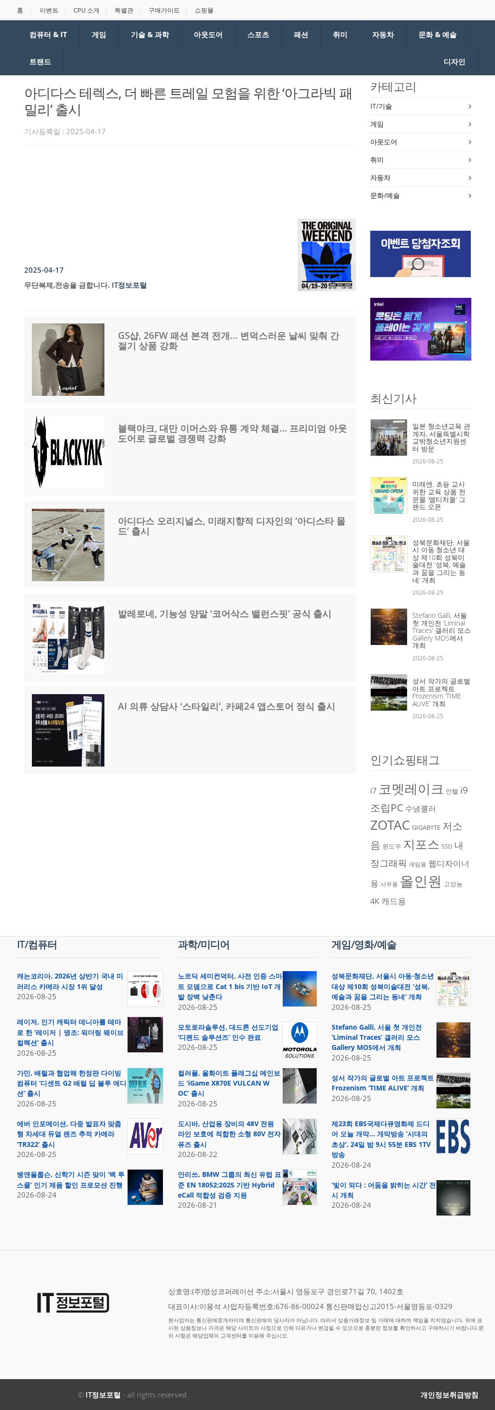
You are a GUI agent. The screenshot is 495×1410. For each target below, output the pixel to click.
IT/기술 (381, 106)
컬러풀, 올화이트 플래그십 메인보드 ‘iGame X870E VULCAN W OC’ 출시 (229, 1083)
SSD (446, 846)
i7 (373, 790)
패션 (301, 34)
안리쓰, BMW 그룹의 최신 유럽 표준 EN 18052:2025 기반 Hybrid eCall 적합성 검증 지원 (229, 1185)
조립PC (386, 807)
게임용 (417, 864)
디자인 (455, 61)
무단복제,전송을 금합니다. (67, 285)
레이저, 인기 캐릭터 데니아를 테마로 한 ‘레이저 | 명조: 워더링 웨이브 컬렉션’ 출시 (70, 1032)
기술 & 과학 (150, 34)
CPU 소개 (86, 10)
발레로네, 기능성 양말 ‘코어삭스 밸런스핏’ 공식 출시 (225, 613)
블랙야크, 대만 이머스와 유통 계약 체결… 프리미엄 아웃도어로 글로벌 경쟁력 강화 (232, 433)
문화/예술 (385, 195)
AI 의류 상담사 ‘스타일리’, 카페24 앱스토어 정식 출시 (226, 706)
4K (374, 901)
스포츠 (258, 34)
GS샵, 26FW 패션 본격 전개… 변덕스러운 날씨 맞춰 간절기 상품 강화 (228, 340)
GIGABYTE (426, 827)
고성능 (453, 884)
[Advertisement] (200, 179)
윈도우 (391, 846)
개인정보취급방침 (450, 1394)
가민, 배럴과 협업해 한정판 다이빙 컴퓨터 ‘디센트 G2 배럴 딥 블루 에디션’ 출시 (72, 1083)
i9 (464, 790)
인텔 (452, 791)
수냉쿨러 (420, 808)
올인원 (421, 881)
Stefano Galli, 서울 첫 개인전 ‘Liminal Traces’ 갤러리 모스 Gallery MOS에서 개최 (441, 630)
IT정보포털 (103, 1394)
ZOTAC (390, 825)
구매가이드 (164, 10)
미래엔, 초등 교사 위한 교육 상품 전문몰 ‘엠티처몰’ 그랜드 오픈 (439, 495)
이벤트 (49, 10)
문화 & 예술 (438, 34)
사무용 (389, 884)
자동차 (383, 34)
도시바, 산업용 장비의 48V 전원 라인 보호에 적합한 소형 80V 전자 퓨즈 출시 (229, 1134)
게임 (99, 34)
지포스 (421, 844)
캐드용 (393, 901)
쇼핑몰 (204, 10)
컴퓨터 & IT (48, 34)
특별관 (124, 10)
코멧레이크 (411, 788)
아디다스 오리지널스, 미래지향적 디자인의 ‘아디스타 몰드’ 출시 (232, 526)
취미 (340, 34)
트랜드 (40, 61)
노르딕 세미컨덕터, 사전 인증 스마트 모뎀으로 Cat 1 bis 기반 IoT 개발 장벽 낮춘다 (230, 986)
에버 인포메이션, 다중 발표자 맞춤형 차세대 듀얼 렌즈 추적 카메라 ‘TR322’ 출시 (69, 1134)
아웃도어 (208, 34)
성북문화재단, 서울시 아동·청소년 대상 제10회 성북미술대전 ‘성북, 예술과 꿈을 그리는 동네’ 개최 (441, 561)
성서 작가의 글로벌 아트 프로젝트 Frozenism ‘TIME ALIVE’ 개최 (441, 692)
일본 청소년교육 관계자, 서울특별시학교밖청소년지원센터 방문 (441, 437)
